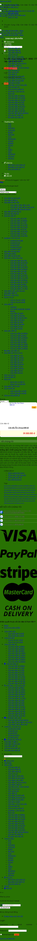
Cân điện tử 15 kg (17, 360)
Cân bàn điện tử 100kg (19, 344)
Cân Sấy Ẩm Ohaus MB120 (18, 428)
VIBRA (10, 150)
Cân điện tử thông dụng (17, 63)
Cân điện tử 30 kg (17, 368)
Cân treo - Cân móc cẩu (13, 258)
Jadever (13, 307)
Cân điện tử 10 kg (17, 357)
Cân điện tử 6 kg (16, 373)
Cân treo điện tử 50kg (18, 284)
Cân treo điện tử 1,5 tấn (19, 278)
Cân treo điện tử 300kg (19, 269)
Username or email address (18, 924)
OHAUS (10, 141)
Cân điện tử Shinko (17, 320)
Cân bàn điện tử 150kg (19, 346)
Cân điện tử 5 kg (16, 370)
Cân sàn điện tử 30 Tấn (16, 111)
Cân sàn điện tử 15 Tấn (16, 100)
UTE (9, 147)
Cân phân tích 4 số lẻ (18, 393)
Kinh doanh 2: (14, 520)
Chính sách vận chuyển (17, 475)
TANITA (10, 145)
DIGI (9, 124)
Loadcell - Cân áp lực (12, 238)
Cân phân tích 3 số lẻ (18, 391)
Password (4, 930)
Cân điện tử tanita (17, 324)
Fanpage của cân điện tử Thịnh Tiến (17, 512)
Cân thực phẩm (14, 83)
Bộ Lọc (3, 190)
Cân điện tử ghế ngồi (16, 76)
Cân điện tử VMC (16, 313)
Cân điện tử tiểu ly (15, 65)
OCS (9, 137)
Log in (16, 934)
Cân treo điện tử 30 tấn (19, 267)
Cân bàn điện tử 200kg (19, 348)
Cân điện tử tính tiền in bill (20, 205)
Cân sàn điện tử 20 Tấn (16, 106)
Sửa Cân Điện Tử (14, 169)
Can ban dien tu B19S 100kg (17, 500)
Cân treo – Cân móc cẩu (17, 85)
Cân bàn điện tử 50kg (18, 340)
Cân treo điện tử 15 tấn (19, 288)
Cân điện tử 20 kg (17, 364)
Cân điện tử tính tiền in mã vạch (22, 207)
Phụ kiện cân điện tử (15, 117)
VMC (10, 152)
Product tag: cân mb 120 (13, 916)
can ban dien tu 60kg (16, 496)
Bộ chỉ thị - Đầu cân (11, 295)
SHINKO (11, 143)
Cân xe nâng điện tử (16, 89)
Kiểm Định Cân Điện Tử (16, 165)
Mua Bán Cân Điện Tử (16, 167)
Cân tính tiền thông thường (18, 113)
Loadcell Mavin (16, 247)
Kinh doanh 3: (13, 524)
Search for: (8, 754)
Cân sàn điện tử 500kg (16, 96)
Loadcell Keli (15, 245)
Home (2, 180)
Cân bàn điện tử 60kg (18, 342)
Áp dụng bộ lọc (5, 907)
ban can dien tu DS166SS (10, 485)
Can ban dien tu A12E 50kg (21, 498)
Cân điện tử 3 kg (16, 366)
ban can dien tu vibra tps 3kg (22, 487)
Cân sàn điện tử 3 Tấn (16, 109)
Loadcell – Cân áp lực (16, 91)
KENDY (10, 132)
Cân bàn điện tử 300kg (19, 333)
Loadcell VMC (15, 249)
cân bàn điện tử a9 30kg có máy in (15, 503)
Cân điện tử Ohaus (17, 315)
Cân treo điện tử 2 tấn (18, 260)
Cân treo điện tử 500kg (19, 280)
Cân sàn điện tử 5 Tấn (16, 104)
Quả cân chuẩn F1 (17, 382)
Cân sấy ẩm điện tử (15, 115)
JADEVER (11, 130)
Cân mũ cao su (14, 70)
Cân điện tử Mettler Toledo (20, 309)
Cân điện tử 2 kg (16, 362)
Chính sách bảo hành (16, 473)
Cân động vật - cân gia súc (14, 291)
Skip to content (5, 1)
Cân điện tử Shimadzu (18, 318)
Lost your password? (7, 938)
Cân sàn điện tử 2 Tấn (16, 102)
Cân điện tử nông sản (16, 59)
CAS (9, 126)
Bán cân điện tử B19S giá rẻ (16, 492)
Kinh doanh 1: (14, 516)
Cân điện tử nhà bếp (16, 80)
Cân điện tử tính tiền (15, 61)
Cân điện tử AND (16, 322)
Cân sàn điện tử (14, 48)
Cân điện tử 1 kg (16, 355)
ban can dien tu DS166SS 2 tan (23, 485)
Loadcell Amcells (16, 240)
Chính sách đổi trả (15, 477)
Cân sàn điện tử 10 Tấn (16, 98)
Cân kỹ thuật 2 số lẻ (17, 302)
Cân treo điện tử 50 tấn (19, 275)
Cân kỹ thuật (13, 54)
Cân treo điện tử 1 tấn (18, 273)
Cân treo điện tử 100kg (19, 286)
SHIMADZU (12, 139)
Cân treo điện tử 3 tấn (18, 265)
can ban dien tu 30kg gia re (22, 494)
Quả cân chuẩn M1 (17, 384)
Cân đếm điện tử (14, 52)
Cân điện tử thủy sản (16, 57)
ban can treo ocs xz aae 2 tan (21, 490)
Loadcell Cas (15, 243)
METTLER (11, 134)
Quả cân (11, 93)
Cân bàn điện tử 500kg (19, 337)
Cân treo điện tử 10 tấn (19, 282)
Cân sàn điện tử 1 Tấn (18, 223)
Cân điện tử (12, 74)
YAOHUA (11, 156)
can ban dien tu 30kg (10, 494)
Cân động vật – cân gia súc (18, 67)
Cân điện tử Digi (16, 328)
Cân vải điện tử (14, 87)
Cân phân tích (13, 72)
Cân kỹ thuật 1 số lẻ (17, 300)
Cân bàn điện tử (14, 50)
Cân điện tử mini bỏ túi (16, 78)
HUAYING (11, 128)
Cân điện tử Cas (16, 326)
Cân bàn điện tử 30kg (18, 335)
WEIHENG (11, 154)
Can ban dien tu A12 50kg (28, 496)
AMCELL (11, 158)
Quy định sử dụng (14, 479)
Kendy (12, 311)
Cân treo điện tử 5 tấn (18, 271)
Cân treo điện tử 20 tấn (19, 262)
